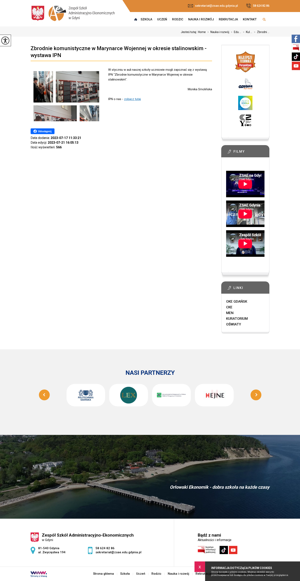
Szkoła (146, 19)
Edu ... (236, 32)
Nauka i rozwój (201, 19)
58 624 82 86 (261, 5)
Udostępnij (45, 131)
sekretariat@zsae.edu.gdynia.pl (216, 5)
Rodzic (177, 19)
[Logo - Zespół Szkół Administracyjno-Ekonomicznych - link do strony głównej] (73, 15)
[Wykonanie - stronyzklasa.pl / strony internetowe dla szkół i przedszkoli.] (39, 574)
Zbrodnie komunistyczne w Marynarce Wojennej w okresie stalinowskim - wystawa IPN (119, 51)
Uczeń (162, 19)
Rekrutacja (228, 19)
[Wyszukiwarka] (264, 19)
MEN (229, 313)
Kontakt (250, 19)
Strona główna (135, 19)
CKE (229, 307)
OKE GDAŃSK (236, 301)
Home (202, 32)
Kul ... (247, 32)
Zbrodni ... (261, 32)
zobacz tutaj (132, 99)
